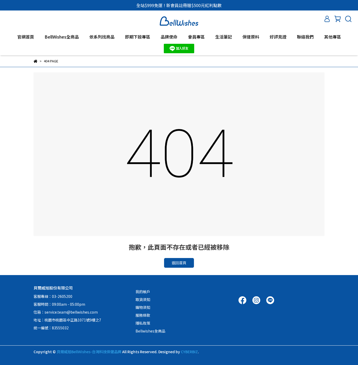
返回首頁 (179, 262)
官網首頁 (25, 37)
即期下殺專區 (137, 37)
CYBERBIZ (189, 351)
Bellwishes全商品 (150, 331)
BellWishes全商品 (62, 37)
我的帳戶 (142, 291)
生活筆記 (223, 37)
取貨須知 (142, 299)
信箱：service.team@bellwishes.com (66, 312)
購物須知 (142, 307)
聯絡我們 (305, 37)
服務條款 (142, 315)
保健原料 (250, 37)
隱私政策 (142, 323)
